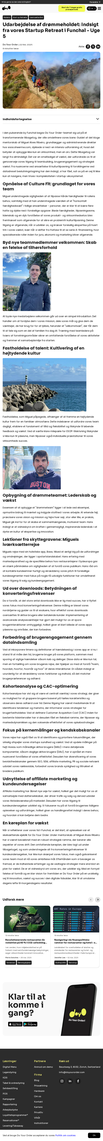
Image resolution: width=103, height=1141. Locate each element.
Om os (37, 1096)
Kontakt (38, 1101)
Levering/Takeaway (13, 1125)
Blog (36, 1080)
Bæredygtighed (24, 963)
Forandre (94, 2)
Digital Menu (10, 1067)
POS (5, 1093)
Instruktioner (41, 1123)
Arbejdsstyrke (10, 1109)
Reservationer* (11, 1120)
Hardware (39, 1091)
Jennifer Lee (59, 958)
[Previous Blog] (91, 899)
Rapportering (10, 1104)
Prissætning (40, 1085)
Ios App (15, 1024)
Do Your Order (10, 44)
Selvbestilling (10, 1088)
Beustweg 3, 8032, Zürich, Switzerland (79, 1067)
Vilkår (37, 1117)
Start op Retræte (20, 17)
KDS (5, 1077)
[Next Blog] (97, 899)
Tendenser (10, 963)
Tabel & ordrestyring (13, 1083)
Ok (94, 1135)
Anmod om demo (43, 1067)
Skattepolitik (60, 963)
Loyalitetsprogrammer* (15, 1115)
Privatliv (38, 1112)
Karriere (38, 1107)
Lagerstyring (9, 1072)
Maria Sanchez (11, 958)
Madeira (7, 17)
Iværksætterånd (36, 17)
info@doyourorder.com (72, 1072)
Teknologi (73, 963)
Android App (30, 1024)
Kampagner (9, 1099)
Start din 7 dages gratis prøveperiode (72, 8)
